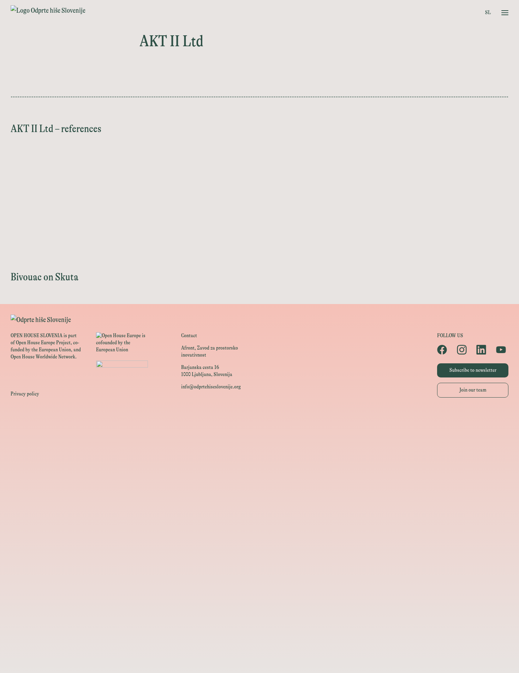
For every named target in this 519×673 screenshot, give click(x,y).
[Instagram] (463, 350)
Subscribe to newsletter (472, 370)
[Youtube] (502, 350)
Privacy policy (25, 394)
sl (488, 13)
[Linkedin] (482, 350)
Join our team (473, 390)
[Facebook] (443, 350)
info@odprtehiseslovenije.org (211, 387)
